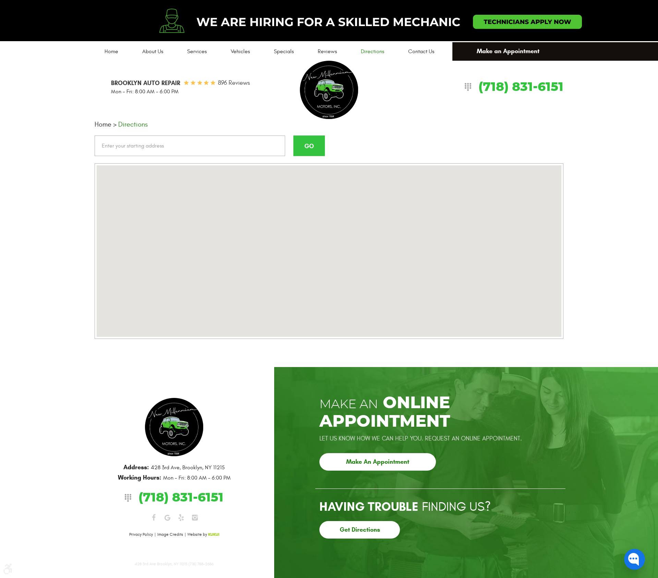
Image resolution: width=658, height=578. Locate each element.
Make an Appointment (508, 51)
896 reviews (234, 82)
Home (111, 51)
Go (309, 146)
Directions (372, 51)
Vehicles (240, 51)
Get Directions (360, 529)
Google (167, 517)
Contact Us (421, 51)
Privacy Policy (141, 534)
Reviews (327, 51)
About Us (152, 51)
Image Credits (170, 534)
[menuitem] (111, 51)
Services (197, 51)
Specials (284, 51)
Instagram (195, 517)
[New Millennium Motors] (329, 90)
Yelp (181, 517)
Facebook (153, 517)
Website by (203, 534)
